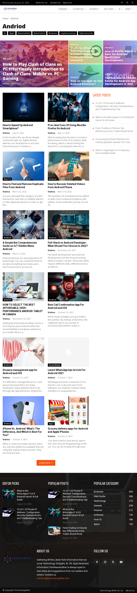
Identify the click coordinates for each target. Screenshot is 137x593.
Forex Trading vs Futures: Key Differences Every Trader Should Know (75, 531)
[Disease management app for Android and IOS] (23, 352)
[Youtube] (121, 562)
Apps (11, 33)
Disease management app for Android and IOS (20, 372)
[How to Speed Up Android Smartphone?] (23, 107)
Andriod (7, 59)
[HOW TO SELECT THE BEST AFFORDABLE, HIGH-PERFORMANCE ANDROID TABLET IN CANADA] (23, 286)
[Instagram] (127, 3)
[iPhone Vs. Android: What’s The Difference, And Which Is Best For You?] (23, 410)
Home (5, 18)
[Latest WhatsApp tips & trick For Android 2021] (68, 352)
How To (7, 179)
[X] (133, 3)
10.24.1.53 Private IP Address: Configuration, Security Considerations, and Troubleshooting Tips (114, 106)
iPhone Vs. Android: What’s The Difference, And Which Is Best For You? (22, 431)
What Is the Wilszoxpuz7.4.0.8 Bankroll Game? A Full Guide (73, 514)
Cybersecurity (86, 33)
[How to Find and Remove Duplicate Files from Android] (23, 166)
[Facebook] (122, 3)
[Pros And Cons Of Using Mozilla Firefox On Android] (68, 107)
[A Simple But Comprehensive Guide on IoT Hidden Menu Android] (23, 224)
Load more (44, 462)
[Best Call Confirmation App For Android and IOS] (68, 286)
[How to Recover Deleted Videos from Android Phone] (68, 166)
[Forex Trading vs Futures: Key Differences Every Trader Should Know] (54, 530)
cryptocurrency (68, 33)
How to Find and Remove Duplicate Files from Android (23, 186)
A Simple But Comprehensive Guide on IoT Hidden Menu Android (20, 246)
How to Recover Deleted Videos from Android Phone (66, 186)
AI (5, 33)
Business (53, 33)
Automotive (39, 33)
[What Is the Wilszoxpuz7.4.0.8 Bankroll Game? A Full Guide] (8, 493)
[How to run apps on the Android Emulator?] (86, 75)
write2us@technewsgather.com (53, 578)
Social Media (54, 365)
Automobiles (24, 33)
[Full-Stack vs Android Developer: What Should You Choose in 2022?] (68, 224)
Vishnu (6, 133)
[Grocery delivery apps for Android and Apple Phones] (68, 410)
